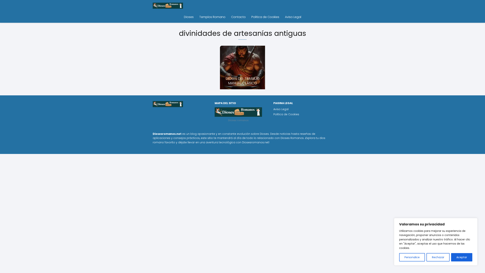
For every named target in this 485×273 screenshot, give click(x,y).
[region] (435, 241)
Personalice (412, 257)
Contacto (238, 17)
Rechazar (438, 257)
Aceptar (461, 257)
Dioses (189, 17)
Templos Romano (212, 17)
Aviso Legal (293, 17)
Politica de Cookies (265, 17)
